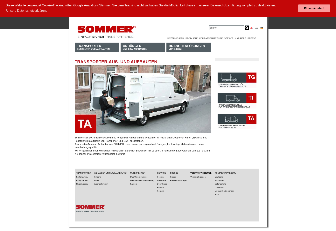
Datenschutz (220, 184)
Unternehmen (175, 38)
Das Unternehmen (138, 177)
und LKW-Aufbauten (135, 47)
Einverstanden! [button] (314, 8)
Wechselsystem (101, 184)
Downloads (162, 184)
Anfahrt (160, 187)
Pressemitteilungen (178, 180)
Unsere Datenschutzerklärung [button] (26, 10)
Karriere (240, 38)
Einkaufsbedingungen (224, 191)
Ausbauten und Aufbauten (93, 47)
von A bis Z (187, 47)
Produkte (192, 38)
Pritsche (97, 177)
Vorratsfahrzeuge (211, 38)
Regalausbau (82, 184)
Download (219, 187)
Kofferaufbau (82, 177)
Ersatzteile (161, 180)
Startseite (219, 177)
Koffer (97, 180)
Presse (252, 38)
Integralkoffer (82, 180)
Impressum (219, 180)
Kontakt (160, 191)
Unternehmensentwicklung (142, 180)
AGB (217, 194)
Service (228, 38)
